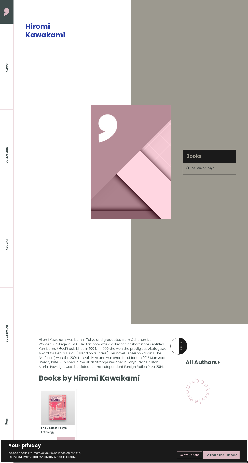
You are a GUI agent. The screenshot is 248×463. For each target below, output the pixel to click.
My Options (191, 455)
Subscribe (7, 155)
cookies (62, 457)
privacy (48, 457)
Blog (7, 421)
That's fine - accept (223, 455)
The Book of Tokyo (202, 168)
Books (7, 66)
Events (7, 244)
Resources (7, 334)
